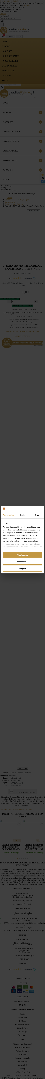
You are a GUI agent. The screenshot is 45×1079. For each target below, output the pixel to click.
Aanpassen (21, 562)
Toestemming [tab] (8, 515)
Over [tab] (37, 515)
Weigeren (22, 568)
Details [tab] (22, 515)
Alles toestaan (22, 555)
